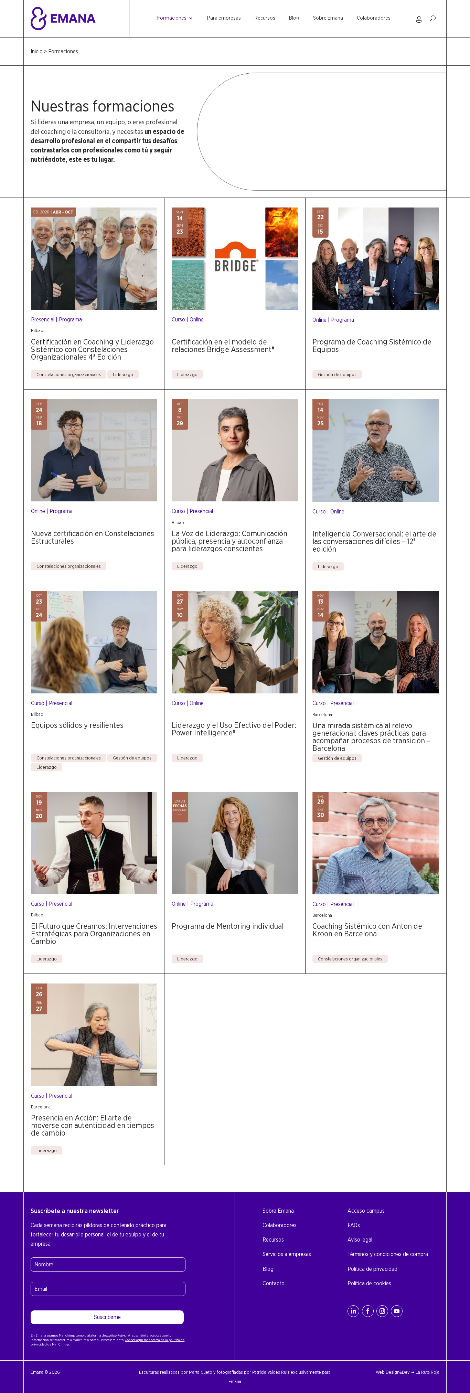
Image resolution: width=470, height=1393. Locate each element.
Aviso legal (360, 1239)
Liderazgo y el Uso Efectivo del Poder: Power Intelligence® (234, 729)
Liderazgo (123, 374)
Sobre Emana (328, 18)
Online (197, 319)
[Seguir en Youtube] (397, 1311)
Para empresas (224, 18)
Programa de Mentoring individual (228, 926)
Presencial (42, 319)
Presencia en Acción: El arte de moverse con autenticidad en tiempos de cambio (92, 1125)
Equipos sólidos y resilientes (77, 725)
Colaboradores (374, 18)
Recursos (265, 18)
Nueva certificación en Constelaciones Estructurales (92, 537)
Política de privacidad (372, 1269)
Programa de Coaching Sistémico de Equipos (371, 345)
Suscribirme (107, 1317)
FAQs (354, 1225)
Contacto (274, 1283)
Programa (70, 319)
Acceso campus (366, 1211)
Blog (294, 18)
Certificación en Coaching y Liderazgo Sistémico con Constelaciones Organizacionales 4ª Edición (92, 349)
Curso (178, 319)
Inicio (37, 51)
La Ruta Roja (427, 1372)
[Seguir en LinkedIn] (353, 1311)
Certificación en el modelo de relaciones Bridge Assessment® (223, 345)
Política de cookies (369, 1283)
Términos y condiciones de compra (388, 1254)
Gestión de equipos (337, 374)
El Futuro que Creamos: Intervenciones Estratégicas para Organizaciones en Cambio (94, 934)
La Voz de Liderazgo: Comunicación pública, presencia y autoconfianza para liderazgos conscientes (229, 541)
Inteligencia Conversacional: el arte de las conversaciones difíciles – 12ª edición (374, 541)
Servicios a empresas (287, 1254)
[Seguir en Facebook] (368, 1311)
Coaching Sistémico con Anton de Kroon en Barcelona (367, 930)
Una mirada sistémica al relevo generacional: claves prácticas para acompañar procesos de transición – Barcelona (371, 737)
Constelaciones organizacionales (68, 374)
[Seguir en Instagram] (382, 1311)
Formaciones (171, 18)
